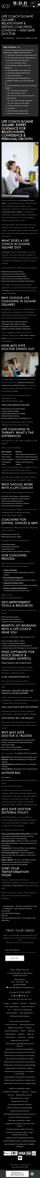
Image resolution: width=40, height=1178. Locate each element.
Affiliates (31, 1031)
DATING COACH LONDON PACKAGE (19, 1138)
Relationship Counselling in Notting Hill (20, 1077)
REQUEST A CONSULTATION (17, 1174)
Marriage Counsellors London (20, 1120)
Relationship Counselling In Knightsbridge (19, 1065)
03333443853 (21, 984)
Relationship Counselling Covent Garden (20, 1055)
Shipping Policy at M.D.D (20, 1040)
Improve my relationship (23, 1010)
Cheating (32, 1003)
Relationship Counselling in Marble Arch (20, 1080)
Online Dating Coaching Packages (19, 1107)
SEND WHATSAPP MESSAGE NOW (20, 999)
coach (16, 908)
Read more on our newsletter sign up (20, 942)
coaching (21, 908)
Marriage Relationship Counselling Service (20, 1114)
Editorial (25, 1092)
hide (18, 47)
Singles (6, 1003)
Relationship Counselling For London (20, 1059)
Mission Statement (11, 1031)
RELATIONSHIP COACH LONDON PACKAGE (20, 1141)
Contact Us (21, 1037)
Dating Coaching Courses (19, 1111)
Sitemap (31, 1037)
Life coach (28, 908)
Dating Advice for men (19, 1101)
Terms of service (11, 1024)
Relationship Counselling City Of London (20, 1052)
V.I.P (9, 1010)
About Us (30, 1034)
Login (26, 6)
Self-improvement (12, 1006)
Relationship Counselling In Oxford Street (19, 1062)
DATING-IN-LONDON (11, 1092)
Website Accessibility (15, 1027)
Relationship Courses (24, 1095)
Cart (36, 6)
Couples (15, 1003)
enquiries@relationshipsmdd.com (21, 987)
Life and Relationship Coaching (19, 1104)
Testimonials (10, 1037)
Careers (29, 1027)
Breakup (23, 1003)
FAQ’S (23, 1031)
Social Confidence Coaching (19, 1117)
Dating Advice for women (19, 1098)
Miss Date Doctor (8, 38)
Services (11, 1095)
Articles (33, 1092)
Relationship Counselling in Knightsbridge (19, 1083)
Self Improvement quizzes (19, 1016)
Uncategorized (8, 908)
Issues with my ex (27, 1006)
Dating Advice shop (27, 1024)
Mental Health (11, 1013)
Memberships (11, 1034)
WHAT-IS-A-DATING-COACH (19, 1088)
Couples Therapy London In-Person (20, 1129)
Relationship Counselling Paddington (20, 1049)
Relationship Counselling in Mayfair (19, 1068)
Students (21, 1034)
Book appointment (26, 1013)
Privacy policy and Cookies (20, 1021)
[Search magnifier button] (20, 10)
